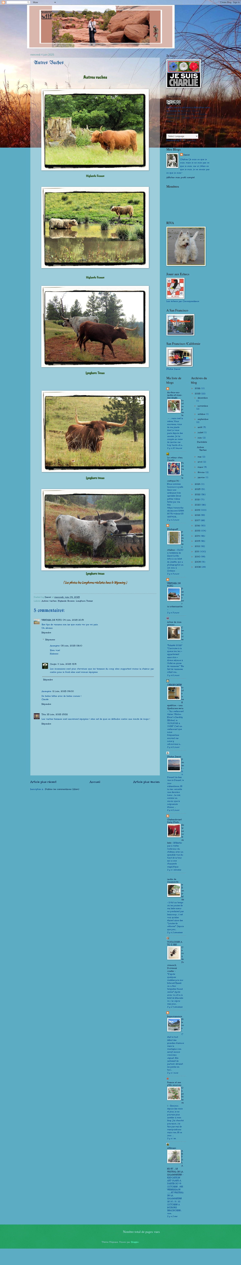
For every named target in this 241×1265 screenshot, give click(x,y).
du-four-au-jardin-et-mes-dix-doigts (174, 395)
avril (200, 461)
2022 (198, 494)
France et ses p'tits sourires (174, 1084)
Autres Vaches (202, 449)
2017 (198, 520)
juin (200, 437)
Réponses (50, 639)
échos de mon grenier (174, 623)
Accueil (95, 782)
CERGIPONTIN (174, 684)
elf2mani (171, 1148)
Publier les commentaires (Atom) (62, 789)
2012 (198, 546)
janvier (202, 477)
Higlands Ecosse (66, 600)
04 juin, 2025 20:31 (73, 619)
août (200, 427)
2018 (198, 515)
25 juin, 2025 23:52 (57, 714)
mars (201, 467)
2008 (198, 567)
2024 (198, 484)
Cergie (53, 664)
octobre (202, 414)
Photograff (172, 529)
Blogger (135, 1242)
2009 (198, 561)
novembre (203, 405)
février (202, 472)
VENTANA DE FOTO (52, 619)
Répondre (46, 632)
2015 (198, 530)
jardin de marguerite (173, 880)
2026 (198, 388)
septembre (203, 419)
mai (200, 456)
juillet (201, 432)
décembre (203, 397)
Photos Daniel (174, 756)
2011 (197, 551)
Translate (191, 140)
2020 (198, 504)
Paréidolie (202, 442)
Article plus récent (43, 782)
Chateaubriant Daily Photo (174, 821)
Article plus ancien (146, 782)
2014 (198, 536)
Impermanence (174, 1016)
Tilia (44, 714)
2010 (198, 556)
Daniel (186, 154)
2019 (198, 510)
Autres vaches (49, 600)
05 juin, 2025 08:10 (71, 645)
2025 (198, 393)
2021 (198, 499)
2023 (198, 489)
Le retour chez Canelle (174, 459)
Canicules (182, 633)
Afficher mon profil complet (180, 177)
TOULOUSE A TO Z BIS (174, 943)
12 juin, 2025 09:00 (63, 691)
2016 (198, 525)
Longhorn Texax (84, 600)
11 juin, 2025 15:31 (67, 664)
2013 (198, 541)
